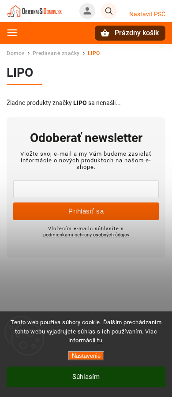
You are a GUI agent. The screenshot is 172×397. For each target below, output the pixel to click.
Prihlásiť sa (86, 211)
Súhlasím (86, 377)
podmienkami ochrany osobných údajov (86, 235)
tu (99, 340)
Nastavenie (86, 355)
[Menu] (12, 32)
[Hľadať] (109, 11)
